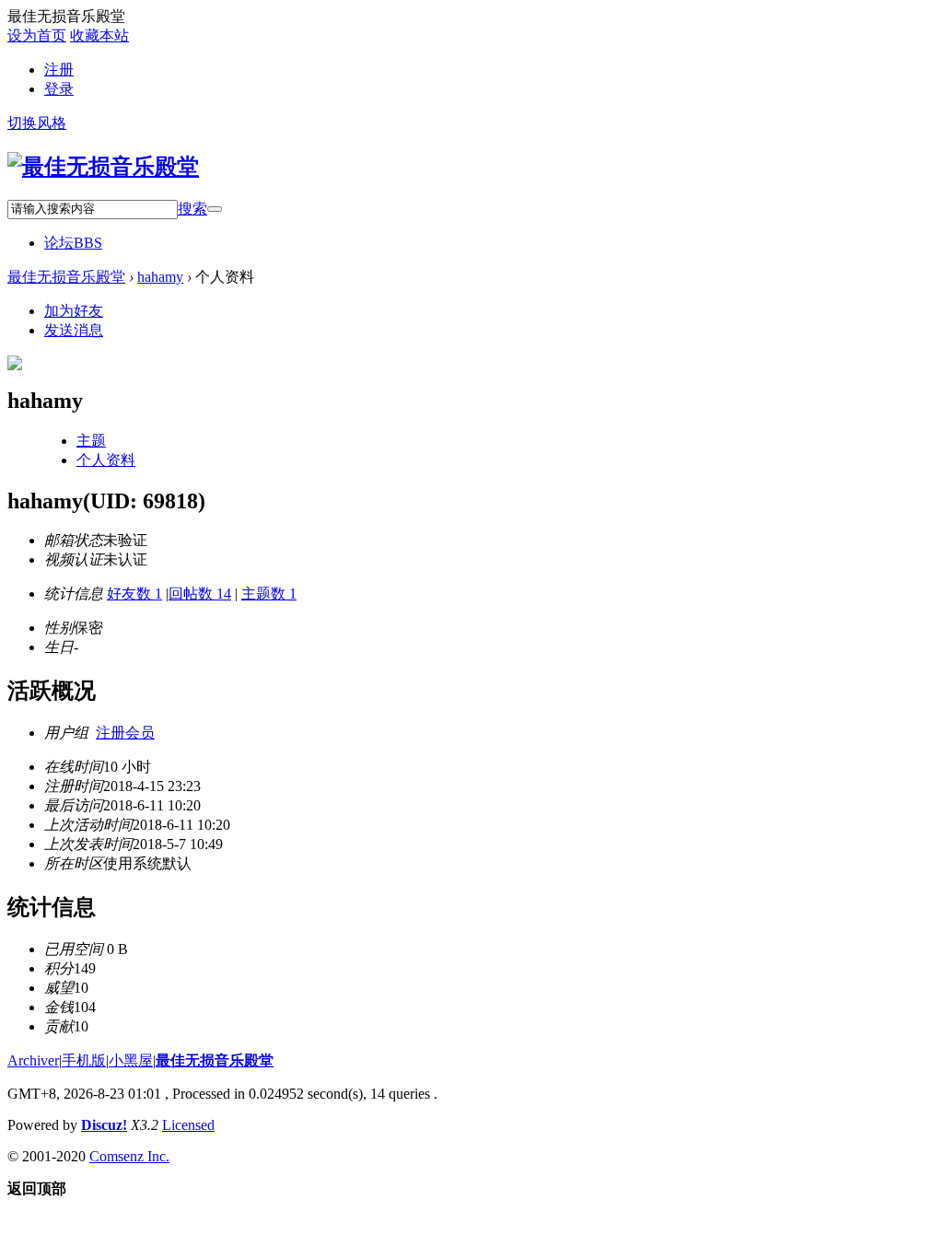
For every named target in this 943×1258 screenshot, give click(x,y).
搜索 (192, 208)
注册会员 (125, 732)
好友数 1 (134, 593)
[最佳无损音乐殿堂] (103, 167)
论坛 (73, 242)
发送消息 (73, 330)
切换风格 (36, 123)
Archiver (33, 1060)
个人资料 (105, 460)
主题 (91, 440)
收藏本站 (99, 35)
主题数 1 (269, 593)
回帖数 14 (200, 593)
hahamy (160, 277)
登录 (59, 89)
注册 (59, 69)
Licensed (188, 1125)
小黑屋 (131, 1060)
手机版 (84, 1060)
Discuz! (104, 1125)
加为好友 (73, 311)
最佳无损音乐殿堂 (66, 277)
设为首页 (36, 35)
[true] (214, 209)
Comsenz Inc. (129, 1156)
